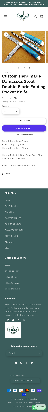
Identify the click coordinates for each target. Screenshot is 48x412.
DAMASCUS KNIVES (14, 230)
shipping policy (12, 271)
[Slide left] (18, 68)
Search (8, 265)
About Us (9, 242)
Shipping (5, 102)
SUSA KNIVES (22, 399)
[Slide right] (29, 68)
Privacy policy (34, 402)
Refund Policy (11, 277)
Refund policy (21, 402)
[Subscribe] (39, 353)
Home (8, 200)
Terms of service (18, 406)
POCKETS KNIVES (13, 224)
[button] (5, 16)
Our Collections (12, 206)
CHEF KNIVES (11, 236)
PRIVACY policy (12, 283)
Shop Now (10, 212)
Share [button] (7, 174)
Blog (7, 248)
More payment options (24, 135)
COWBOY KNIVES (13, 218)
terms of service (12, 289)
